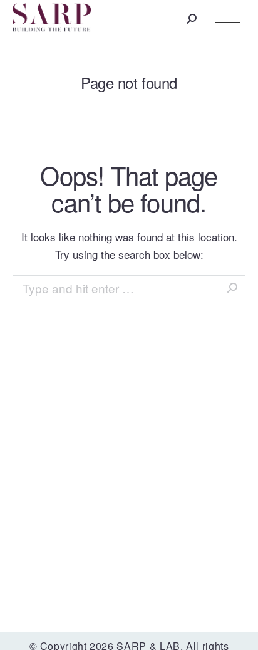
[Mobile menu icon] (227, 19)
